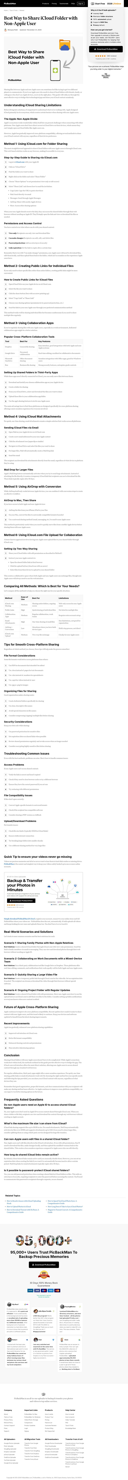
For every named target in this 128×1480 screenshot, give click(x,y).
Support (6, 1431)
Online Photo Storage (31, 1420)
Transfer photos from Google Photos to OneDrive (74, 1458)
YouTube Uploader (10, 1460)
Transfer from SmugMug (32, 1451)
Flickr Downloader (50, 1446)
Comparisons (28, 1422)
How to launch (69, 1417)
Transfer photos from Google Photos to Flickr (74, 1444)
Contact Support (9, 1425)
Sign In (80, 4)
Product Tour (49, 1417)
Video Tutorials (70, 1420)
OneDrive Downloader (52, 1457)
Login (26, 1428)
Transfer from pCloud (31, 1459)
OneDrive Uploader (10, 1457)
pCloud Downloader (51, 1454)
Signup (26, 1431)
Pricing (47, 1420)
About (6, 1414)
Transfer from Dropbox (31, 1453)
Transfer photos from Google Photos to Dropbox (74, 1453)
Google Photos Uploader (11, 1443)
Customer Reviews (50, 1425)
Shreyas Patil (13, 30)
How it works (49, 1414)
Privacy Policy (8, 1420)
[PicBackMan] (10, 3)
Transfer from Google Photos (31, 1444)
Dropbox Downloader (51, 1452)
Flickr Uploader (8, 1446)
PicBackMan (9, 864)
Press (5, 1428)
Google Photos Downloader (53, 1443)
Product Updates (29, 1425)
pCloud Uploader (9, 1454)
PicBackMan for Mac (30, 1414)
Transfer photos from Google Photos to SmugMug (74, 1449)
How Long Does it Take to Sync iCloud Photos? (65, 1206)
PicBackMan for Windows (32, 1417)
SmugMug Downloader (52, 1449)
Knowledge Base (70, 1428)
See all (67, 1467)
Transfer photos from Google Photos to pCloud (74, 1463)
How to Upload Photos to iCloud (19, 1206)
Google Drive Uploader (11, 1463)
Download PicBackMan (107, 49)
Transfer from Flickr (30, 1448)
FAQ (66, 1422)
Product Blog (49, 1428)
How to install (69, 1414)
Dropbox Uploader (10, 1452)
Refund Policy (8, 1422)
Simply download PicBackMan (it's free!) (19, 919)
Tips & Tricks (69, 1425)
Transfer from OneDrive (31, 1456)
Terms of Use (8, 1417)
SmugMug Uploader (10, 1449)
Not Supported (49, 1431)
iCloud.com (20, 162)
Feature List (48, 1422)
